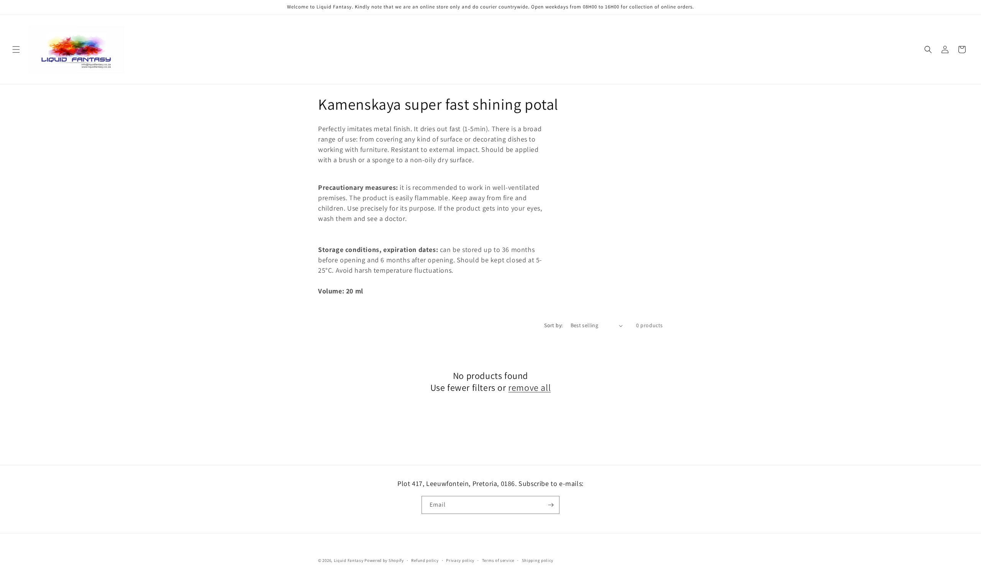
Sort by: (553, 325)
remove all (529, 388)
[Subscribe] (550, 505)
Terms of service (498, 560)
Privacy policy (460, 560)
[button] (16, 49)
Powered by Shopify (384, 560)
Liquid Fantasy (349, 560)
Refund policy (424, 560)
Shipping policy (538, 560)
